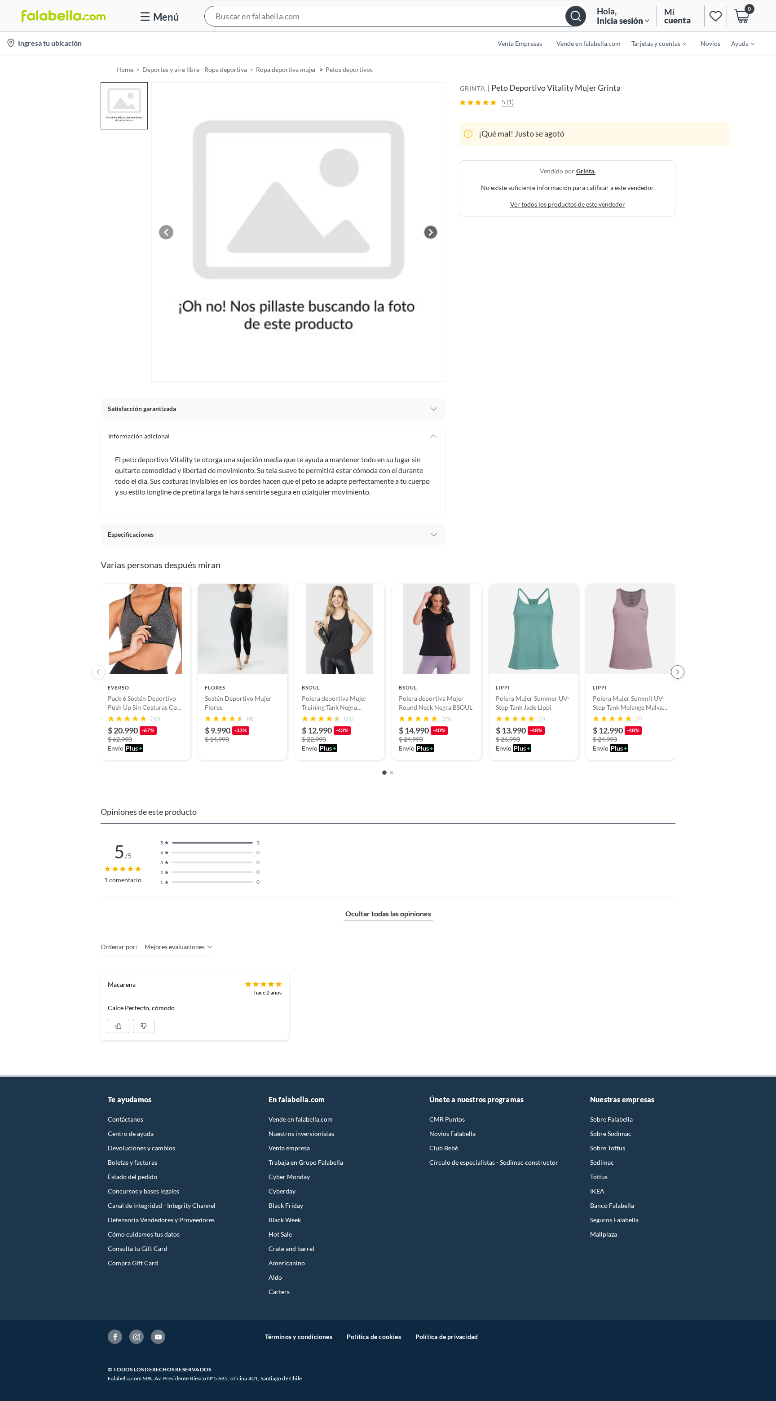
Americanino (287, 1263)
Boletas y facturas (132, 1162)
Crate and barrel (291, 1248)
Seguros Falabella (614, 1220)
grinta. (585, 171)
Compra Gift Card (133, 1263)
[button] (395, 15)
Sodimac (602, 1162)
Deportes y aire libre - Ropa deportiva (194, 69)
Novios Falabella (452, 1133)
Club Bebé (443, 1148)
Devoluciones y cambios (141, 1148)
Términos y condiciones (298, 1336)
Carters (279, 1291)
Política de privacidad (446, 1336)
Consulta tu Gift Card (138, 1248)
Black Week (285, 1220)
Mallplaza (603, 1234)
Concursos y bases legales (143, 1191)
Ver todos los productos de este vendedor (567, 204)
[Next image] (430, 232)
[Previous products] (98, 672)
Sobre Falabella (611, 1119)
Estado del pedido (132, 1176)
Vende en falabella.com (301, 1119)
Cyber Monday (289, 1176)
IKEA (597, 1191)
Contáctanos (125, 1119)
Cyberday (282, 1191)
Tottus (599, 1176)
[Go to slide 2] (391, 772)
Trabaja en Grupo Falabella (306, 1162)
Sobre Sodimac (610, 1133)
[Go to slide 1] (384, 773)
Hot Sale (280, 1234)
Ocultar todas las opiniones (388, 913)
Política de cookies (374, 1336)
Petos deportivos (349, 69)
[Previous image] (166, 232)
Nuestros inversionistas (301, 1133)
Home (124, 69)
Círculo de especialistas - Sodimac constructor (493, 1162)
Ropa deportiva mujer (286, 69)
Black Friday (286, 1205)
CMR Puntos (447, 1119)
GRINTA (472, 88)
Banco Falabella (612, 1205)
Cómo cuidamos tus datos (144, 1234)
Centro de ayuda (131, 1133)
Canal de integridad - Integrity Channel (162, 1205)
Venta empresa (289, 1148)
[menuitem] (653, 43)
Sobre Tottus (607, 1148)
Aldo (275, 1277)
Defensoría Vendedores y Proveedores (161, 1220)
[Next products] (677, 672)
